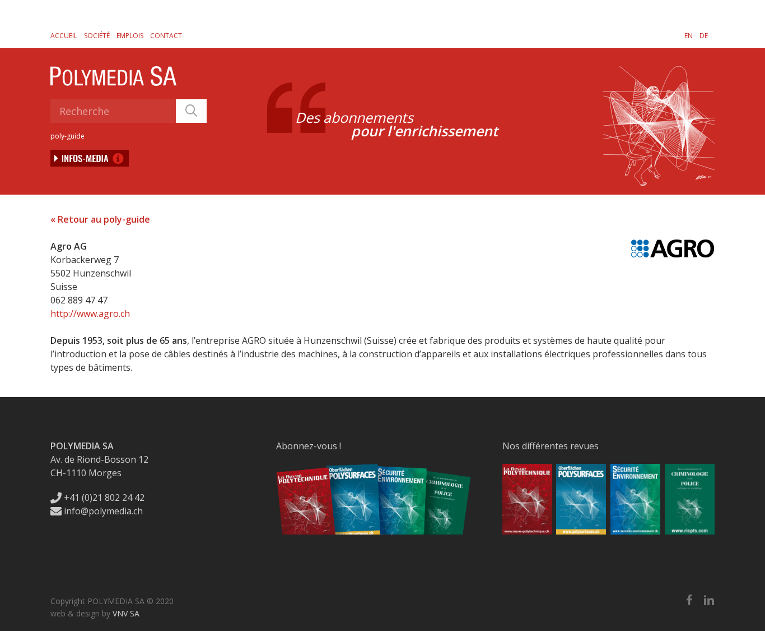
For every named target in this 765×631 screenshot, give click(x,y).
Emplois (129, 35)
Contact (166, 35)
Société (97, 35)
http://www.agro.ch (90, 313)
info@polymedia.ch (103, 511)
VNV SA (126, 613)
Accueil (63, 35)
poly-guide (67, 136)
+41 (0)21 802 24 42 (103, 497)
